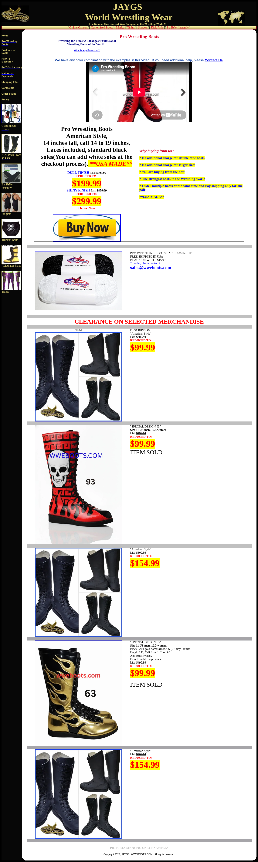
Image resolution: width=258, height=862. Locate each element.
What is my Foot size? (87, 50)
